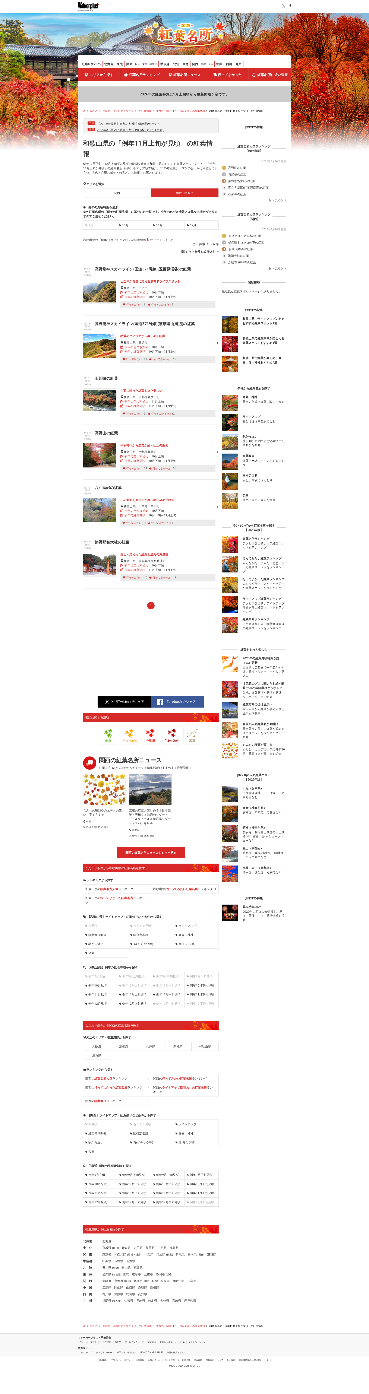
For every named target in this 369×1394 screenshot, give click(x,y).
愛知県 (106, 1274)
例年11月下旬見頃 (202, 994)
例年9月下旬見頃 (201, 1175)
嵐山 (127, 1281)
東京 (144, 64)
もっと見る (276, 200)
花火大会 (152, 1341)
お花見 (118, 1341)
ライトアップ (187, 926)
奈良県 (177, 1046)
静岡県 (160, 1274)
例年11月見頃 (97, 994)
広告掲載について (214, 1360)
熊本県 (152, 1301)
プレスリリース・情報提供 (177, 1360)
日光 (201, 1254)
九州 (239, 64)
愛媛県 (118, 1294)
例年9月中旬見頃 (167, 1175)
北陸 (176, 64)
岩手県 (138, 1248)
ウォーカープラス (88, 1341)
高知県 (142, 1294)
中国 (219, 64)
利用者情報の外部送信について (254, 1360)
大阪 (210, 64)
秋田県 (150, 1248)
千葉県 (148, 1254)
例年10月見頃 (97, 985)
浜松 (169, 1274)
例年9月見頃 (96, 1175)
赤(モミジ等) (187, 944)
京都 (203, 64)
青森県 (126, 1248)
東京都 (106, 1254)
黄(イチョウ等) (143, 944)
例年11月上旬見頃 (134, 994)
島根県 (154, 1287)
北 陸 (87, 1268)
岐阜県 (136, 1274)
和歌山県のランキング (109, 889)
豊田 (125, 1274)
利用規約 (103, 1360)
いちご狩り (105, 1341)
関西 (195, 64)
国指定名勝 (140, 935)
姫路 (154, 1281)
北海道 (108, 64)
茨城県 (211, 1254)
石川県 (106, 1268)
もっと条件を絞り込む (200, 252)
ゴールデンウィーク (134, 1341)
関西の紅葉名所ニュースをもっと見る (151, 853)
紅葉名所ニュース (187, 74)
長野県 (118, 1261)
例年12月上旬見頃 (134, 1003)
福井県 (138, 1268)
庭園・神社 (186, 935)
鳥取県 (142, 1287)
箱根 (130, 1254)
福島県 (174, 1248)
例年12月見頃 (97, 1003)
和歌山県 (205, 1046)
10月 (125, 225)
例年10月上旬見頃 (134, 1184)
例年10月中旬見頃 (168, 1184)
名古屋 (117, 1274)
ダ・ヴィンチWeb (104, 1352)
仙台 (115, 1248)
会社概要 (231, 1360)
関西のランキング (106, 1078)
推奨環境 (140, 1360)
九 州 (87, 1301)
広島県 (106, 1287)
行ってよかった (230, 74)
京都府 (123, 1046)
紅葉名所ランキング (144, 74)
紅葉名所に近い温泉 (272, 74)
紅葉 (182, 1341)
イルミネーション (196, 1341)
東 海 (87, 1274)
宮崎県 (176, 1301)
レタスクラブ (86, 1352)
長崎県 (140, 1301)
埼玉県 (160, 1254)
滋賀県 (96, 1055)
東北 (120, 64)
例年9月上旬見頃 (133, 1175)
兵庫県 (150, 1046)
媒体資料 (198, 1360)
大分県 (164, 1301)
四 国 (87, 1294)
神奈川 (153, 64)
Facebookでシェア (181, 701)
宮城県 (106, 1248)
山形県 (162, 1248)
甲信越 (164, 64)
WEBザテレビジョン (126, 1352)
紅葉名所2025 (91, 64)
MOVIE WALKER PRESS (151, 1352)
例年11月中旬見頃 (168, 994)
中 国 (87, 1287)
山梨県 (106, 1261)
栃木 (137, 64)
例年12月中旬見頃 (168, 1202)
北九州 (117, 1301)
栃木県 (192, 1254)
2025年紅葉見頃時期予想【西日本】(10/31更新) (130, 130)
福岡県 (106, 1301)
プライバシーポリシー (121, 1360)
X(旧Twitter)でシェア (127, 701)
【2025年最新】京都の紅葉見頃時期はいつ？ (128, 124)
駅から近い (95, 944)
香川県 (106, 1294)
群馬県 (180, 1254)
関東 (129, 64)
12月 (193, 225)
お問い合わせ (154, 1360)
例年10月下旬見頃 (202, 985)
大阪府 (96, 1046)
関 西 (87, 1281)
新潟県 (130, 1261)
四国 (229, 64)
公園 (91, 953)
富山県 (126, 1268)
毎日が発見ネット (175, 1352)
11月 (159, 225)
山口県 (130, 1287)
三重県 (148, 1274)
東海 (186, 64)
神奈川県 (120, 1254)
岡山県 (118, 1287)
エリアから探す (101, 74)
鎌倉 (138, 1254)
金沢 (115, 1268)
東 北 (87, 1248)
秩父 (169, 1254)
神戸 (146, 1281)
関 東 (87, 1254)
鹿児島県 (190, 1301)
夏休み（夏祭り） (168, 1341)
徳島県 (130, 1294)
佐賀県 (128, 1301)
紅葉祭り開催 (97, 935)
